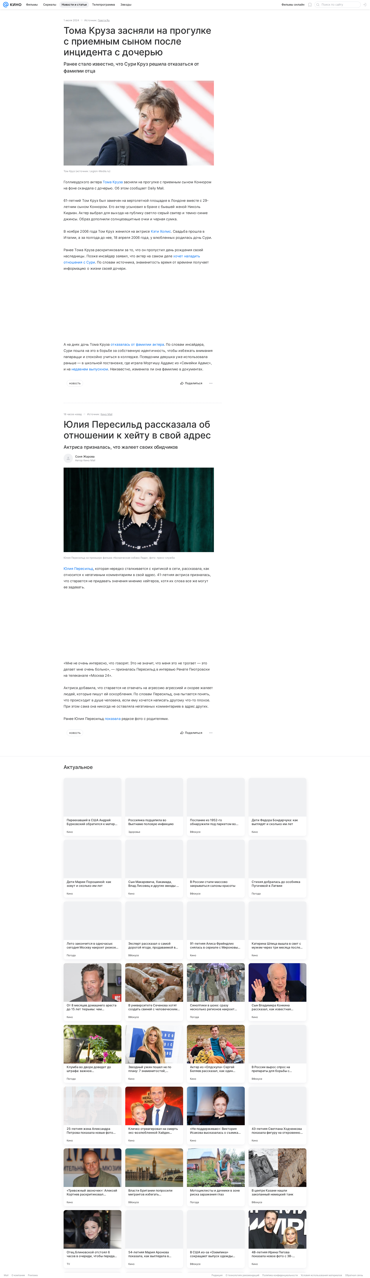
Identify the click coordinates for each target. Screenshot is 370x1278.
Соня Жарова (85, 456)
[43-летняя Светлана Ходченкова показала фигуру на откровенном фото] (277, 1116)
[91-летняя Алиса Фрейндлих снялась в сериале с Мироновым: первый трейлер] (216, 930)
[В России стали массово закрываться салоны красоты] (216, 869)
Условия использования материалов (321, 1275)
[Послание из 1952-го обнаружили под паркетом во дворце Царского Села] (216, 807)
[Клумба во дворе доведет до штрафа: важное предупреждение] (92, 1054)
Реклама (33, 1275)
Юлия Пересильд (78, 569)
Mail (6, 1275)
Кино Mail (106, 414)
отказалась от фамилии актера (137, 344)
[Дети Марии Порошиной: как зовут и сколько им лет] (92, 869)
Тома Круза (113, 182)
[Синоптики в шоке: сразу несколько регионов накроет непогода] (216, 992)
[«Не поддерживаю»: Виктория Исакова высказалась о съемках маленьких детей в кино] (216, 1116)
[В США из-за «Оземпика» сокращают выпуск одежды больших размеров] (216, 1239)
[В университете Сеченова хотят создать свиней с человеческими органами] (154, 992)
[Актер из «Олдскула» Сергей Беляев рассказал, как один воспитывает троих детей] (216, 1054)
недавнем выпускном (89, 369)
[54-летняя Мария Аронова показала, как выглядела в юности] (154, 1239)
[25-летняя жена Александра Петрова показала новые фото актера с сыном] (92, 1116)
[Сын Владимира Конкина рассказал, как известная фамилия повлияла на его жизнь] (277, 992)
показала (112, 719)
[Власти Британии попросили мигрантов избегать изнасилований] (154, 1177)
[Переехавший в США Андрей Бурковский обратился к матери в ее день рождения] (92, 807)
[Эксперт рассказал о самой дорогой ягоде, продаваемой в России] (154, 930)
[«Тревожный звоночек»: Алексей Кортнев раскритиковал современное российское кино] (92, 1177)
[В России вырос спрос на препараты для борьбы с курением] (277, 1054)
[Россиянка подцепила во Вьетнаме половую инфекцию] (154, 807)
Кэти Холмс (161, 231)
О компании (18, 1275)
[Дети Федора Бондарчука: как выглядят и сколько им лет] (277, 807)
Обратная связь (354, 1275)
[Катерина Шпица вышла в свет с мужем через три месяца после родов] (277, 930)
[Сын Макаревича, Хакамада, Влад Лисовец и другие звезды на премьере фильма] (154, 869)
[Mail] (5, 4)
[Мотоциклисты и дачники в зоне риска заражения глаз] (216, 1177)
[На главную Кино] (14, 4)
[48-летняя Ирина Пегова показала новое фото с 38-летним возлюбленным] (277, 1239)
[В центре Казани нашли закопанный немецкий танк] (277, 1177)
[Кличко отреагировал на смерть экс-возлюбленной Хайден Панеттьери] (154, 1116)
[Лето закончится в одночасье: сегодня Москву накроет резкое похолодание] (92, 930)
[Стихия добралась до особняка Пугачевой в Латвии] (277, 869)
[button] (139, 123)
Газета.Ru (104, 20)
